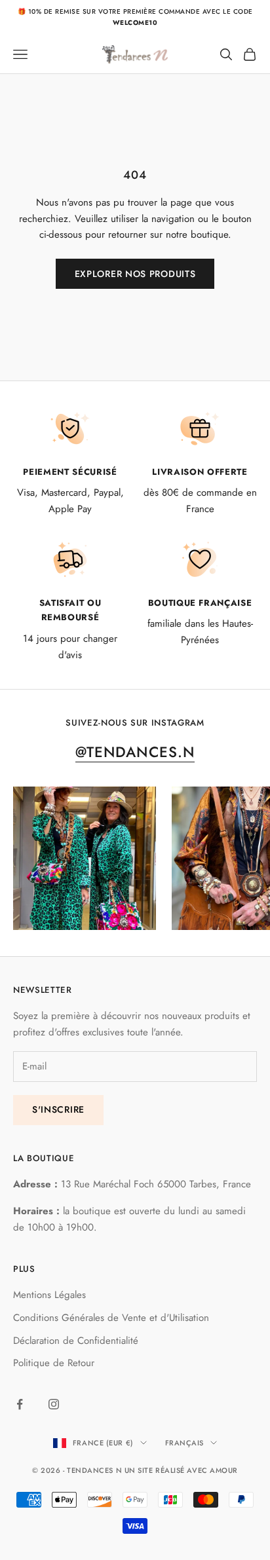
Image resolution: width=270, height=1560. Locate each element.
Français (184, 1443)
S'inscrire (58, 1109)
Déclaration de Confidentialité (75, 1340)
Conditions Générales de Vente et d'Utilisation (111, 1317)
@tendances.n (135, 751)
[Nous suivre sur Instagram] (53, 1404)
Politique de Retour (53, 1363)
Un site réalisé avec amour (181, 1470)
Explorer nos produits (135, 273)
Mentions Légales (49, 1295)
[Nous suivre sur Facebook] (19, 1404)
